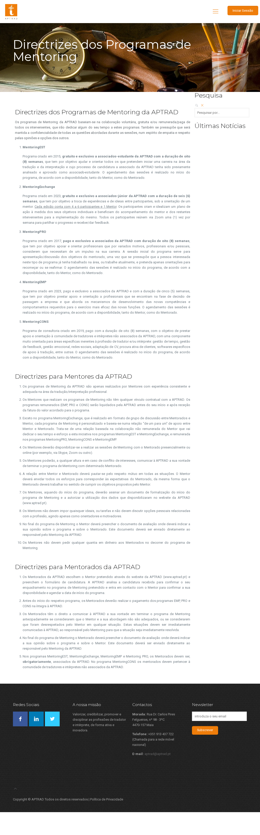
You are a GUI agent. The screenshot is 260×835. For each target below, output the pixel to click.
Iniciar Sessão (243, 10)
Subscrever (205, 730)
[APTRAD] (11, 11)
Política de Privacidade (106, 799)
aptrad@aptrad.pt (157, 754)
